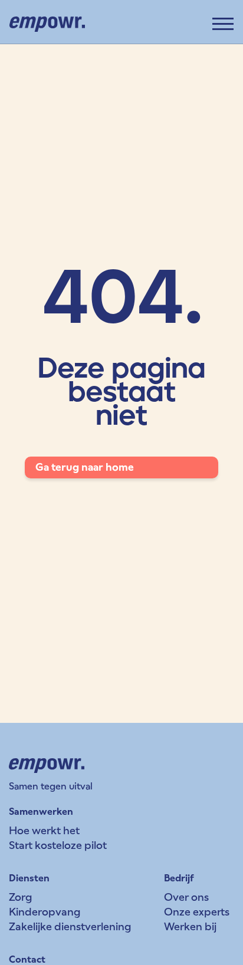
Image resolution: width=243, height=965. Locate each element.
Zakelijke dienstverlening (70, 926)
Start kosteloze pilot (58, 845)
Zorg (20, 897)
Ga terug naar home (84, 467)
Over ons (186, 897)
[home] (47, 24)
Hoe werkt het (44, 830)
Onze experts (196, 911)
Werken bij (190, 926)
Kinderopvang (44, 911)
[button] (223, 24)
